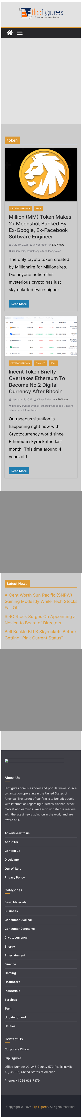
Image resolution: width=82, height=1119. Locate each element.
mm (23, 250)
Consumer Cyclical (18, 920)
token (57, 250)
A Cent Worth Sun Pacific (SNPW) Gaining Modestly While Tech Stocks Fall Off (41, 601)
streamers (16, 410)
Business (11, 911)
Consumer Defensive (20, 928)
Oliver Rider (40, 244)
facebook (58, 405)
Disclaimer (12, 859)
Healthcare (12, 982)
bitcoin (16, 405)
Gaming (10, 973)
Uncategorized (15, 1017)
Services (11, 999)
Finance (40, 363)
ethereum (46, 405)
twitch (34, 410)
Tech (38, 208)
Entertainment (15, 955)
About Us (11, 842)
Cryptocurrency (20, 208)
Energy (10, 946)
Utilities (10, 1026)
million (16, 250)
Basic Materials (15, 902)
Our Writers (13, 868)
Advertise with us (17, 833)
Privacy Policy (15, 877)
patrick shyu (33, 250)
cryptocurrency (30, 405)
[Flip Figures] (10, 33)
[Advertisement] (41, 81)
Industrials (12, 991)
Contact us (12, 850)
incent (69, 405)
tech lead (47, 250)
